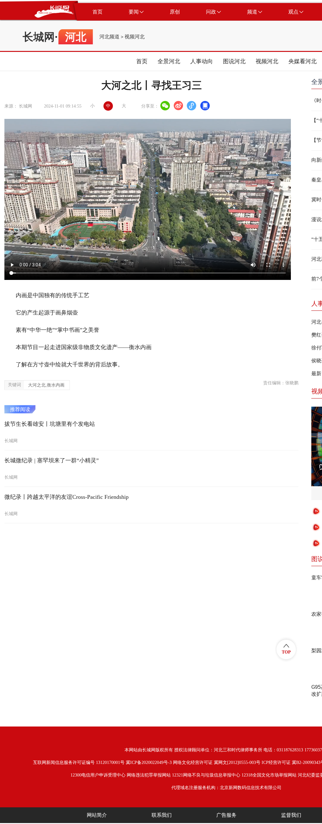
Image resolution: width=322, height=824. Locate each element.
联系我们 (162, 815)
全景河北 (169, 61)
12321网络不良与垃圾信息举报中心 (206, 775)
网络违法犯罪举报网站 (149, 775)
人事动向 (201, 61)
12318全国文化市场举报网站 (269, 775)
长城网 (39, 36)
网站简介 (97, 815)
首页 (141, 61)
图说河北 (234, 61)
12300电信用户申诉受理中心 (97, 775)
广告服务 (226, 815)
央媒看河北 (302, 61)
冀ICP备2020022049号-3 (149, 762)
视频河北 (135, 36)
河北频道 (109, 36)
